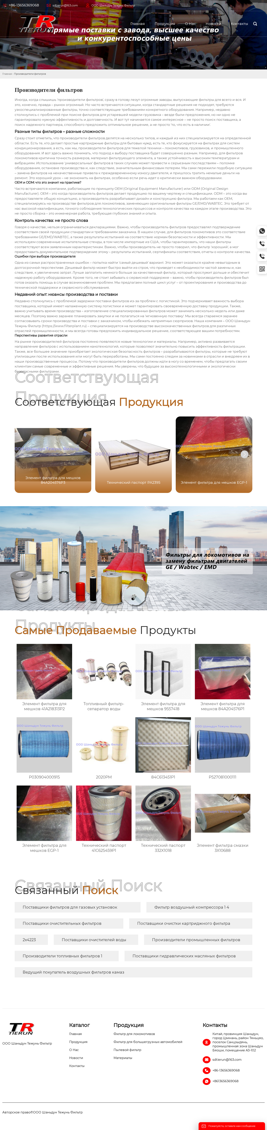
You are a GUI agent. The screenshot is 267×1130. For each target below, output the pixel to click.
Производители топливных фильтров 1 (62, 956)
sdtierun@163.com (65, 5)
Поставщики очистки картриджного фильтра (183, 923)
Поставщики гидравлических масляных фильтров (184, 956)
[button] (244, 454)
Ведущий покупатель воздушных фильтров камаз (73, 972)
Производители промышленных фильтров (196, 939)
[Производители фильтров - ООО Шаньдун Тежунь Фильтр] (37, 24)
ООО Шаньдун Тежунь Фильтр (113, 5)
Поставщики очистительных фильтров (62, 923)
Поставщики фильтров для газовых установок (70, 907)
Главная (7, 73)
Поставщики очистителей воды (94, 939)
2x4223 (29, 939)
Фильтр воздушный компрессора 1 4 (191, 907)
